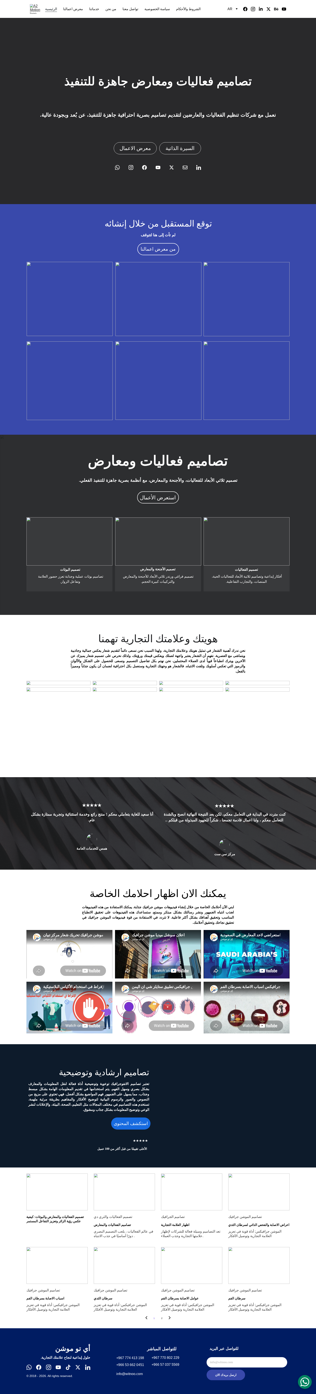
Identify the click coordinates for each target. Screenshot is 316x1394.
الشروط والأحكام (188, 9)
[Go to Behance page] (278, 9)
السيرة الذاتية (180, 148)
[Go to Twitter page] (270, 9)
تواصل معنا (130, 9)
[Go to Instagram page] (255, 9)
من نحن (110, 9)
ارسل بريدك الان (225, 1375)
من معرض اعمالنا (158, 249)
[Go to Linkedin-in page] (262, 9)
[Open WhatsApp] (305, 1382)
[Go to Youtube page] (284, 9)
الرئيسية (51, 9)
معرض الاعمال (135, 148)
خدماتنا (94, 9)
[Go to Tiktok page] (68, 1367)
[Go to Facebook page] (247, 9)
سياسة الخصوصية (157, 9)
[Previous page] (146, 1318)
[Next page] (169, 1318)
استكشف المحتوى (131, 1123)
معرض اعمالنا (73, 9)
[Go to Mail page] (187, 167)
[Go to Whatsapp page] (119, 167)
